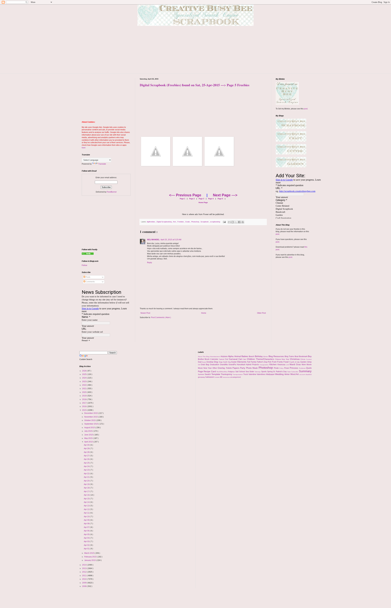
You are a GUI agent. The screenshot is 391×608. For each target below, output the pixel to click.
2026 (84, 371)
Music (200, 368)
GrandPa (232, 364)
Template (216, 374)
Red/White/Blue (222, 372)
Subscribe (295, 372)
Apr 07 (87, 527)
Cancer (222, 359)
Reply (149, 262)
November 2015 (91, 417)
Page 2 (192, 199)
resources (226, 377)
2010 (84, 579)
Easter (234, 362)
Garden (303, 362)
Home (203, 313)
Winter (287, 374)
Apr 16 (87, 495)
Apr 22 (87, 474)
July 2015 (88, 431)
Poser (287, 368)
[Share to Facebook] (239, 222)
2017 (84, 403)
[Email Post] (224, 222)
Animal (238, 356)
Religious (231, 372)
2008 (84, 586)
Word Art (295, 374)
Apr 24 (87, 466)
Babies (245, 356)
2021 (84, 388)
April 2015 (88, 442)
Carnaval (233, 359)
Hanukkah (241, 364)
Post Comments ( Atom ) (161, 317)
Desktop (210, 362)
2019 (84, 396)
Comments (90, 282)
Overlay (222, 368)
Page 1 (182, 199)
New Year (207, 368)
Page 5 (220, 199)
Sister (252, 372)
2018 (84, 399)
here (84, 148)
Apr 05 (87, 534)
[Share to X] (236, 222)
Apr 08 (87, 524)
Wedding (279, 374)
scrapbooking (215, 222)
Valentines (261, 374)
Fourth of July (294, 362)
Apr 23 (87, 470)
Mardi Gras (296, 364)
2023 (84, 381)
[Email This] (229, 222)
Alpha (231, 356)
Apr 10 (87, 516)
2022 (84, 385)
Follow (84, 265)
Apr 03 (87, 541)
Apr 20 (87, 481)
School (242, 372)
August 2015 (89, 427)
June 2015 (89, 435)
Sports (264, 372)
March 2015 (89, 553)
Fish (270, 362)
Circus (303, 359)
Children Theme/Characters (261, 359)
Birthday (259, 356)
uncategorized (235, 377)
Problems (302, 368)
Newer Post (145, 313)
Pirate (276, 368)
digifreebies (151, 222)
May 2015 (88, 438)
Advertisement (215, 356)
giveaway (201, 377)
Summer (201, 374)
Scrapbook (205, 222)
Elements (242, 362)
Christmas (295, 359)
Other (215, 368)
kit (221, 377)
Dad (200, 362)
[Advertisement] (195, 51)
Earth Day (227, 362)
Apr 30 (87, 445)
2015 (84, 410)
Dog (216, 362)
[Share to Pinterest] (242, 222)
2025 (84, 374)
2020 (84, 392)
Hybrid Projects (253, 364)
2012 (84, 572)
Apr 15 (87, 499)
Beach (252, 356)
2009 (84, 583)
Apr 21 (87, 477)
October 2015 (90, 420)
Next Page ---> (225, 195)
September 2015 (91, 424)
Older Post (261, 313)
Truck (245, 374)
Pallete (229, 368)
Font (274, 362)
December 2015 (91, 413)
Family (254, 362)
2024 (84, 378)
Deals (204, 362)
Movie (309, 364)
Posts (87, 277)
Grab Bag (205, 364)
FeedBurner (112, 192)
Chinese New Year (282, 359)
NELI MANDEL (153, 240)
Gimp (309, 362)
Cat (240, 359)
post (305, 109)
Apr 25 (87, 463)
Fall (249, 362)
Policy (281, 368)
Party (243, 368)
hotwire (217, 377)
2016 (84, 406)
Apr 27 (87, 456)
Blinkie (266, 356)
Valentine (252, 374)
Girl (199, 364)
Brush (207, 359)
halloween (210, 377)
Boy (310, 356)
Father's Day (262, 362)
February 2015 (90, 557)
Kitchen (273, 364)
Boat (297, 356)
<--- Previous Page (185, 195)
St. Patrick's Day (280, 372)
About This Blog (204, 356)
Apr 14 (87, 502)
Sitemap (258, 372)
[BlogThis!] (232, 222)
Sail (237, 372)
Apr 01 (87, 549)
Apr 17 (87, 491)
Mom (304, 364)
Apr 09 (87, 520)
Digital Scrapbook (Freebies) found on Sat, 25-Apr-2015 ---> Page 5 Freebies (194, 84)
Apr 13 (87, 506)
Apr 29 (87, 448)
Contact (309, 359)
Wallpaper (270, 374)
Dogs (221, 362)
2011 (84, 576)
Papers (236, 368)
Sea (248, 372)
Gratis (187, 222)
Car (227, 359)
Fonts (280, 362)
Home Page (203, 202)
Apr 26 (87, 459)
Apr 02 (87, 545)
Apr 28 (87, 452)
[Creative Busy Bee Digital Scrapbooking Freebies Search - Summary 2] (88, 254)
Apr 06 (87, 531)
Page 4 (211, 199)
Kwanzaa (282, 364)
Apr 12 (87, 509)
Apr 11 (87, 513)
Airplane (224, 356)
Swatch (208, 374)
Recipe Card (210, 371)
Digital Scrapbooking (164, 222)
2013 (84, 568)
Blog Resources (277, 356)
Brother (201, 359)
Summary (305, 371)
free (174, 222)
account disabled (306, 374)
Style (289, 372)
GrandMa (224, 364)
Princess (294, 368)
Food (286, 362)
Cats (245, 359)
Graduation (215, 364)
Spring (270, 372)
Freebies (180, 222)
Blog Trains (290, 356)
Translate (102, 164)
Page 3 (201, 199)
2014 (84, 565)
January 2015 (90, 560)
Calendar (214, 359)
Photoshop (195, 222)
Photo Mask (252, 368)
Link (288, 364)
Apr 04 (87, 538)
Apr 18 (87, 488)
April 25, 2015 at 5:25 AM (171, 240)
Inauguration (264, 364)
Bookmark (303, 356)
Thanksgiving (227, 374)
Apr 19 (87, 484)
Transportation (238, 374)
